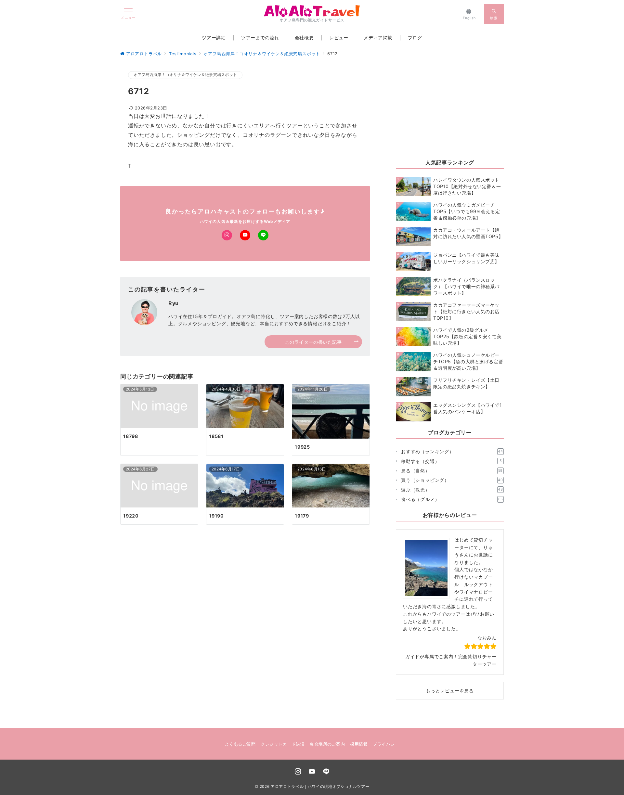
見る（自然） (452, 470)
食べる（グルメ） (452, 499)
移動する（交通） (451, 461)
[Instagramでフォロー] (227, 235)
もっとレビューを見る (450, 690)
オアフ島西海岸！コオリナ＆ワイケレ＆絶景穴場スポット (185, 74)
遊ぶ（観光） (452, 490)
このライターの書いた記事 (313, 342)
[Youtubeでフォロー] (245, 235)
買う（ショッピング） (452, 480)
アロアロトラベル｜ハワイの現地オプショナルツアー (320, 786)
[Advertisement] (450, 110)
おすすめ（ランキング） (452, 451)
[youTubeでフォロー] (312, 772)
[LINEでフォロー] (263, 235)
